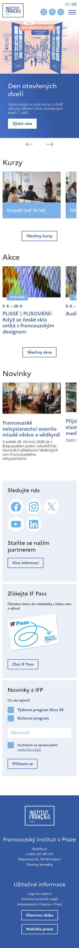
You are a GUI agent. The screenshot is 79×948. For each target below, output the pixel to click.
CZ (74, 4)
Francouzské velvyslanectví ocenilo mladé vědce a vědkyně (31, 429)
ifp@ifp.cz (39, 848)
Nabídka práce (39, 929)
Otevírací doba (39, 915)
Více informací (25, 563)
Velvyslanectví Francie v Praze (39, 904)
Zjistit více (22, 123)
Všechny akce (39, 352)
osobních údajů (29, 749)
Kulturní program (33, 718)
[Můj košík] (44, 12)
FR (67, 4)
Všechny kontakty (39, 864)
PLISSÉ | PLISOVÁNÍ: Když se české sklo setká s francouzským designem (28, 323)
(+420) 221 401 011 (39, 854)
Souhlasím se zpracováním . (37, 747)
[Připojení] (52, 12)
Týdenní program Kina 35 (40, 710)
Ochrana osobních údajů (39, 899)
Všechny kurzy (39, 236)
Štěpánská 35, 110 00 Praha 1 (39, 859)
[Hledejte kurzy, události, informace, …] (60, 12)
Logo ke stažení (39, 893)
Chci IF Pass (23, 664)
